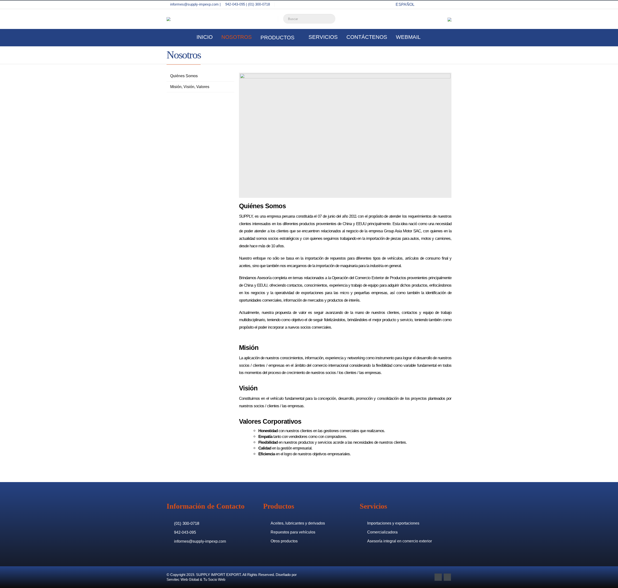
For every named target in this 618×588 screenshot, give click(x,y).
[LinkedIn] (447, 4)
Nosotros (236, 37)
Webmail (408, 37)
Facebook (438, 577)
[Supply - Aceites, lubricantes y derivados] (176, 19)
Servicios (323, 37)
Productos (277, 38)
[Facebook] (430, 4)
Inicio (205, 37)
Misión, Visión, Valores (189, 87)
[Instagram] (438, 4)
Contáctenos (366, 37)
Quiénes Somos (184, 76)
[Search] (331, 18)
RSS (447, 577)
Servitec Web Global (183, 579)
